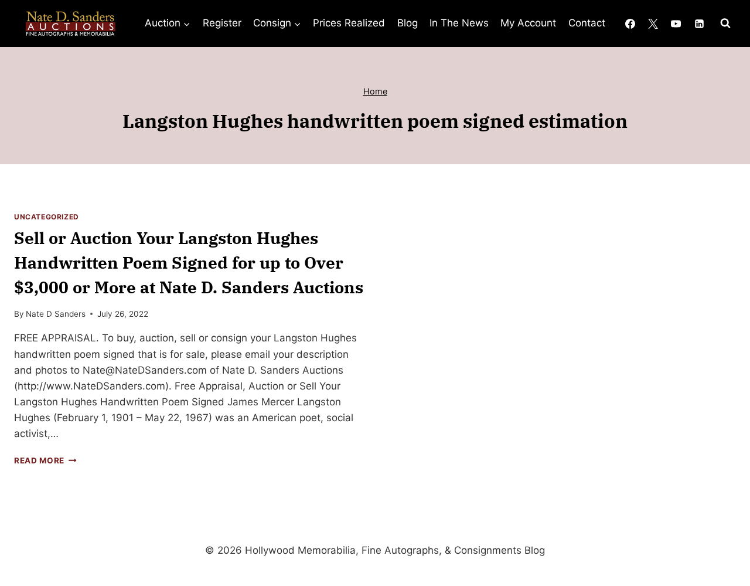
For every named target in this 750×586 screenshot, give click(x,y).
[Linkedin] (699, 23)
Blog (407, 23)
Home (375, 91)
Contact (586, 23)
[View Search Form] (725, 23)
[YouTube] (676, 23)
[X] (653, 23)
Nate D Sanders (56, 314)
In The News (459, 23)
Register (222, 23)
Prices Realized (349, 23)
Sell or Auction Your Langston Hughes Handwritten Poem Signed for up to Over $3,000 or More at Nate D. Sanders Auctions (188, 262)
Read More (45, 460)
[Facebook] (630, 23)
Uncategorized (46, 216)
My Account (528, 23)
